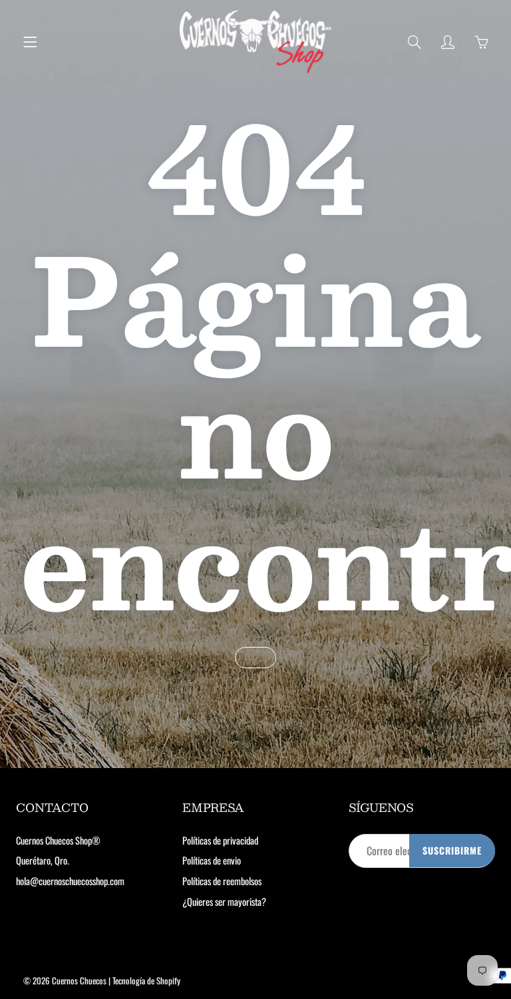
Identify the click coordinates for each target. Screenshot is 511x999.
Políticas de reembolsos (221, 881)
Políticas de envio (211, 860)
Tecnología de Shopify (146, 980)
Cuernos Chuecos (79, 980)
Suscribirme (452, 850)
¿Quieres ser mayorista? (224, 901)
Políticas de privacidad (220, 840)
